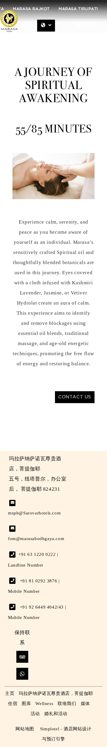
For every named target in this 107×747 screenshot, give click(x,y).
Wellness (44, 703)
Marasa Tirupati (78, 9)
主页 (9, 693)
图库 (26, 703)
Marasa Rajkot (31, 9)
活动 (35, 713)
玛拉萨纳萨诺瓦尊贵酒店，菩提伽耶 (56, 693)
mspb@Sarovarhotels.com (34, 513)
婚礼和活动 (55, 713)
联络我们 (67, 703)
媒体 (85, 703)
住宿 (12, 703)
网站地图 (24, 728)
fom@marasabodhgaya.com (36, 538)
